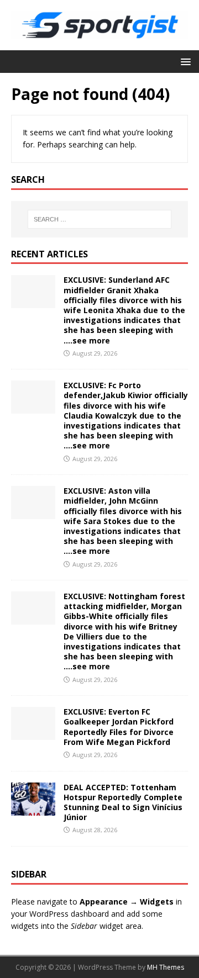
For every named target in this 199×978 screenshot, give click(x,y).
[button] (183, 61)
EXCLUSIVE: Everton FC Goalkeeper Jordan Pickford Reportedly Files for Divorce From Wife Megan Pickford (119, 726)
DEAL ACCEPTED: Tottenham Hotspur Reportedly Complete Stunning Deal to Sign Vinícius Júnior (123, 802)
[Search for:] (99, 219)
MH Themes (165, 967)
